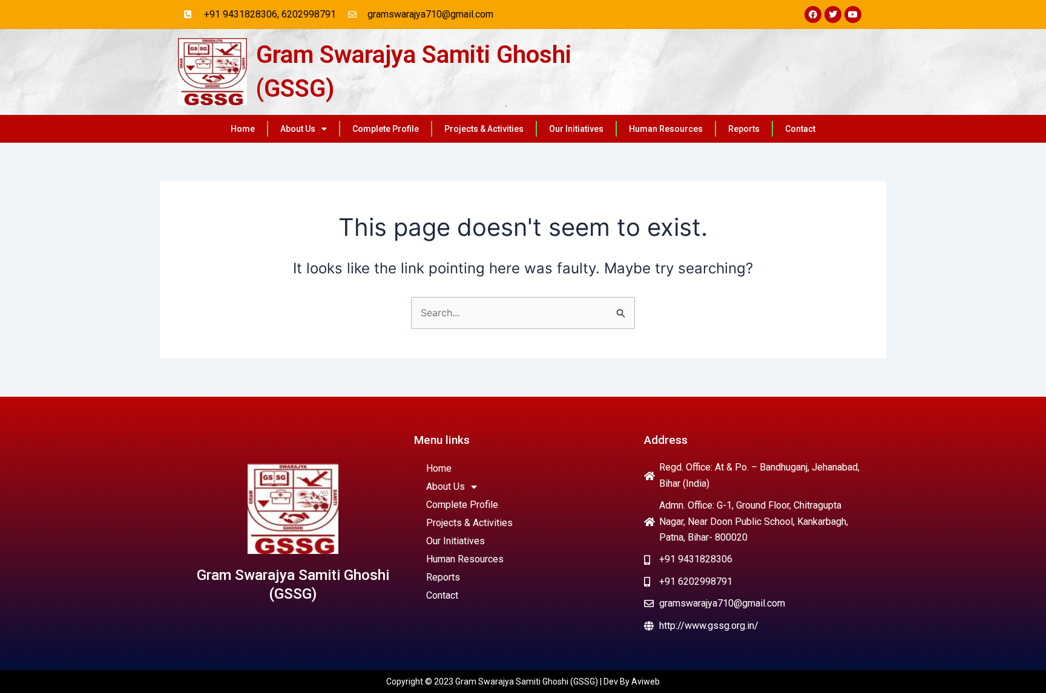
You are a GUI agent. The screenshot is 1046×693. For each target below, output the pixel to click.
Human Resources (666, 129)
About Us (297, 129)
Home (243, 129)
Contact (800, 129)
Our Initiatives (576, 129)
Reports (744, 129)
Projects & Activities (484, 129)
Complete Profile (385, 129)
